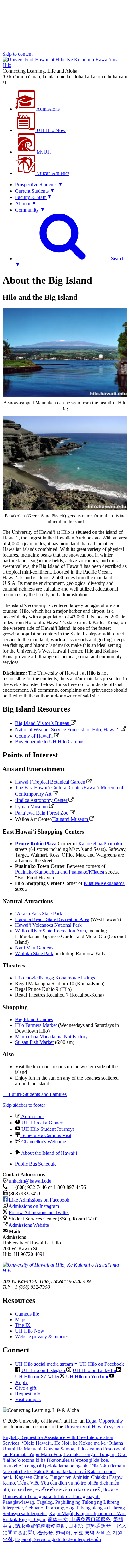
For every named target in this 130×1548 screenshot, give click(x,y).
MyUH (43, 151)
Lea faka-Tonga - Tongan (65, 1466)
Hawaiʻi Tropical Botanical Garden (50, 782)
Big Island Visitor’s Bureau (43, 723)
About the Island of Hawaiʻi (48, 1153)
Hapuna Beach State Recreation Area (52, 919)
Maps (20, 1319)
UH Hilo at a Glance (41, 1122)
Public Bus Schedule (35, 1163)
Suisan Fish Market (34, 1042)
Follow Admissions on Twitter (39, 1212)
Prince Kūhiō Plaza (35, 843)
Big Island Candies (34, 1019)
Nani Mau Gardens (34, 947)
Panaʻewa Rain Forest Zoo (42, 813)
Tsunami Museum (70, 819)
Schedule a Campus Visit (45, 1135)
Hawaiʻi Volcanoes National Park (48, 925)
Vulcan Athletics (52, 173)
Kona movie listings (75, 977)
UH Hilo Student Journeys (47, 1129)
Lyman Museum (32, 806)
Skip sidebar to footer (24, 1105)
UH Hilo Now (50, 130)
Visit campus (28, 1399)
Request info (27, 1393)
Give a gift (25, 1388)
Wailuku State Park (34, 953)
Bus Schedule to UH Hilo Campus (49, 741)
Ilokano (61, 1496)
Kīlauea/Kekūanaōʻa (104, 883)
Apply (21, 1382)
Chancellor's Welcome (43, 1141)
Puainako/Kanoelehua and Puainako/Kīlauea (59, 872)
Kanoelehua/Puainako (100, 843)
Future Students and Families (35, 1094)
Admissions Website (29, 1225)
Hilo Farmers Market (36, 1025)
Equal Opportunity (104, 1421)
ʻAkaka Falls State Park (38, 913)
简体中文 (79, 1519)
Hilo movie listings (34, 977)
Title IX (23, 1325)
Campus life (27, 1313)
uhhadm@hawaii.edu (30, 1181)
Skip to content (17, 54)
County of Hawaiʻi (34, 735)
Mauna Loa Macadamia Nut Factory (51, 1036)
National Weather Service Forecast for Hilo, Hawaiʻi (68, 729)
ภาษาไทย (56, 1489)
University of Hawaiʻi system (93, 1426)
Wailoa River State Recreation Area (50, 930)
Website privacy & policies (41, 1336)
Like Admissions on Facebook (39, 1199)
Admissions (47, 108)
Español (58, 1539)
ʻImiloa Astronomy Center (41, 800)
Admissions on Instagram (34, 1206)
